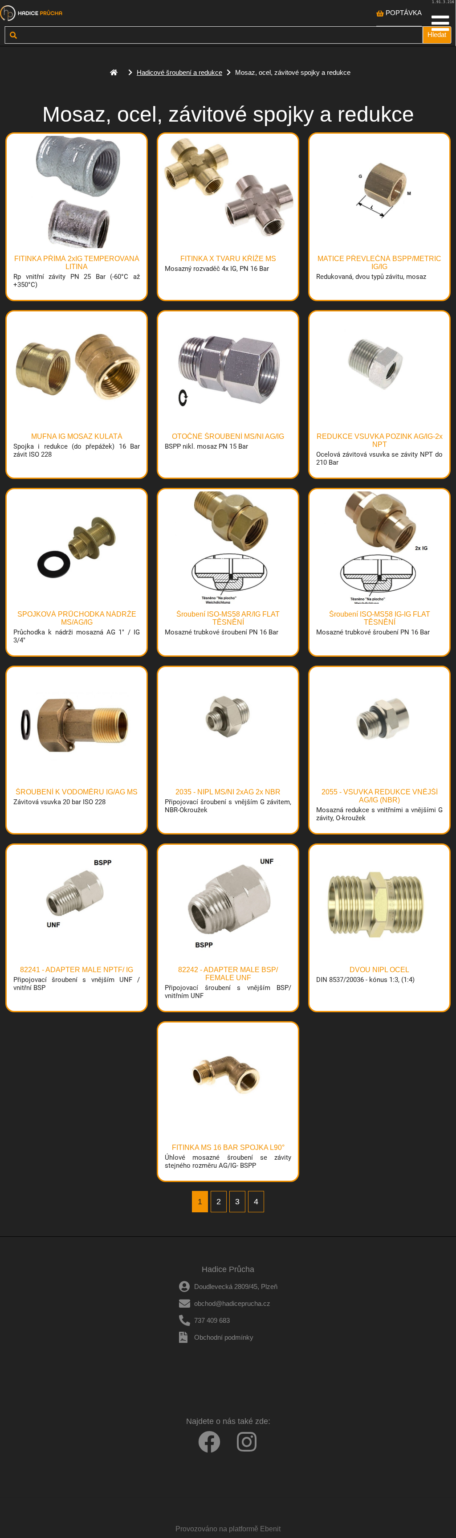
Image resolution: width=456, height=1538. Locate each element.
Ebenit (270, 1529)
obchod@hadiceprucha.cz (232, 1303)
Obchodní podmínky (223, 1337)
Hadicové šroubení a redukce (179, 72)
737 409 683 (212, 1320)
